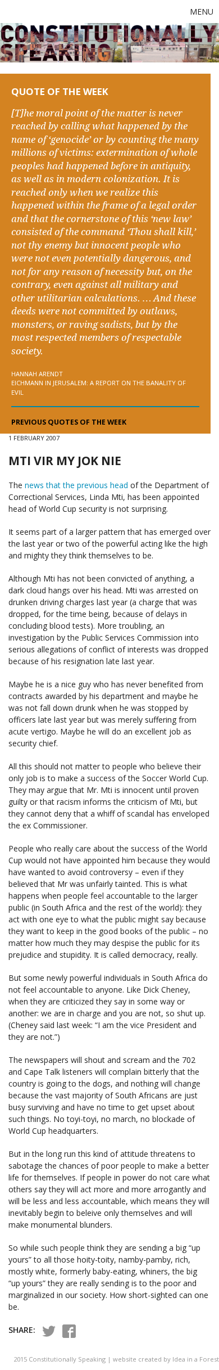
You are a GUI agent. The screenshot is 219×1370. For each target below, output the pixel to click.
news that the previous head (76, 485)
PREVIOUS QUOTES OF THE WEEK (68, 422)
